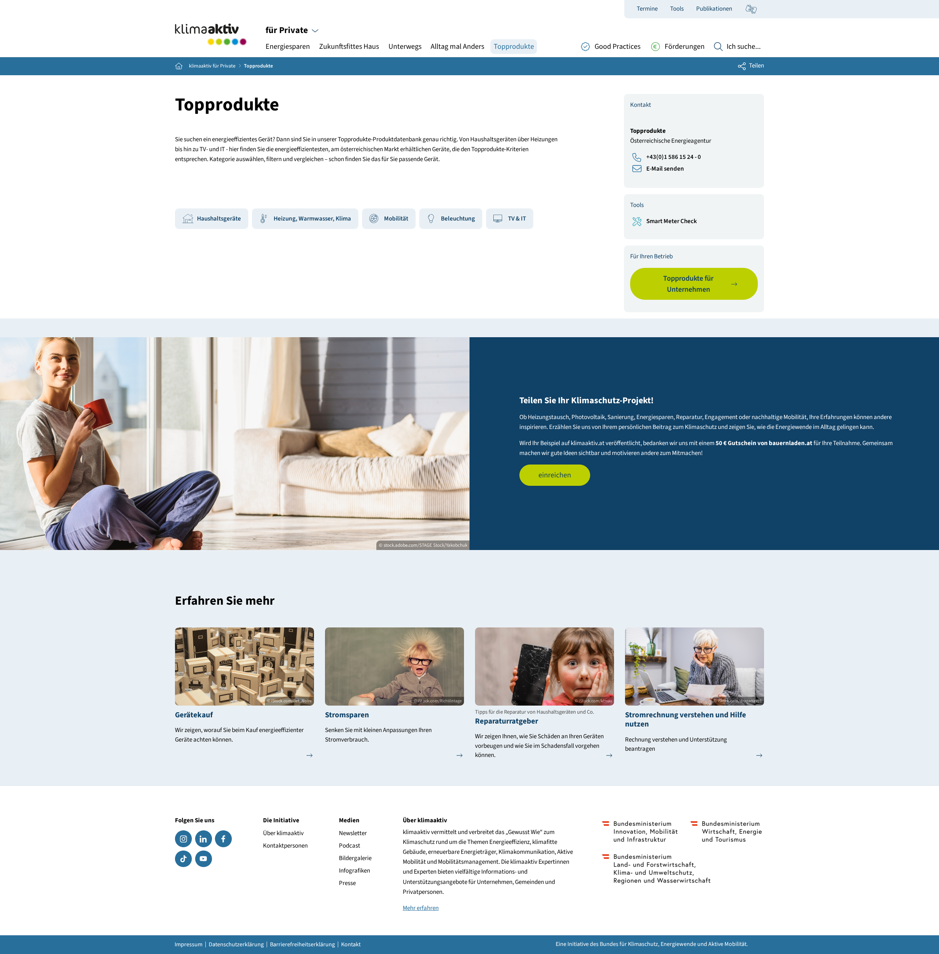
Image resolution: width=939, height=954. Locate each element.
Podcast (349, 845)
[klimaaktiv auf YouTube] (203, 859)
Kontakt (351, 944)
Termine (647, 8)
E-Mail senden (665, 168)
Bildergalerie (355, 858)
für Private (288, 30)
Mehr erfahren (421, 908)
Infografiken (354, 870)
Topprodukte (514, 46)
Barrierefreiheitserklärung (302, 944)
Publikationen (714, 8)
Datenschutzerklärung (236, 944)
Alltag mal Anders (457, 46)
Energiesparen (288, 46)
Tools (677, 8)
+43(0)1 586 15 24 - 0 (673, 157)
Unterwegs (404, 46)
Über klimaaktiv (283, 833)
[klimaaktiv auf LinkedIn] (203, 838)
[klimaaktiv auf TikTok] (183, 859)
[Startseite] (210, 34)
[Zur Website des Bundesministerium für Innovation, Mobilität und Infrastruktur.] (640, 831)
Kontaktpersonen (285, 845)
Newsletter (353, 833)
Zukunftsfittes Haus (349, 46)
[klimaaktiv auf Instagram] (183, 838)
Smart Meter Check (671, 221)
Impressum (188, 944)
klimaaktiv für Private (212, 66)
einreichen (554, 475)
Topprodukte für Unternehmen (688, 284)
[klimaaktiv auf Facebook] (223, 838)
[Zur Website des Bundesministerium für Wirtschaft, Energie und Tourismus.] (726, 831)
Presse (347, 883)
